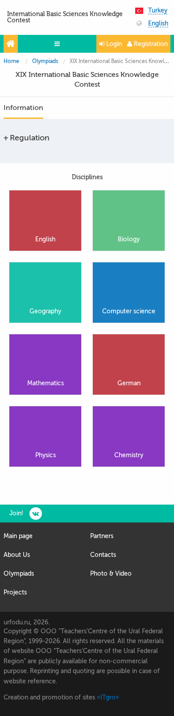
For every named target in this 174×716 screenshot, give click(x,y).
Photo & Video (111, 573)
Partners (101, 536)
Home (11, 61)
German (129, 383)
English (158, 24)
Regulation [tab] (30, 137)
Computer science (128, 311)
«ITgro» (108, 697)
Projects (15, 592)
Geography (45, 311)
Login (113, 44)
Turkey (157, 11)
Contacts (103, 555)
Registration (150, 44)
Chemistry (128, 455)
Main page (18, 536)
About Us (17, 555)
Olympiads (45, 61)
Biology (129, 239)
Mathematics (45, 383)
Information (23, 108)
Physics (45, 455)
